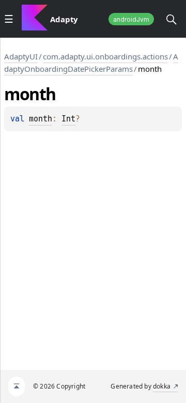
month (40, 119)
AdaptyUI (21, 56)
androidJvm (131, 19)
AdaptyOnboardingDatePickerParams (91, 62)
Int (68, 119)
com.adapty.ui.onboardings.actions (105, 56)
